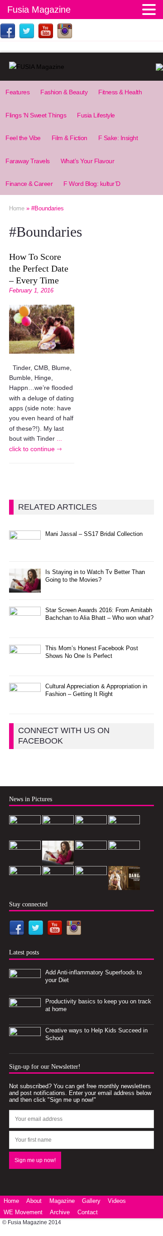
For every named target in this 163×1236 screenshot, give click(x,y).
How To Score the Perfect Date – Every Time (38, 268)
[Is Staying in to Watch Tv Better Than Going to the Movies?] (25, 587)
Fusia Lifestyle (96, 115)
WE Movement (23, 1212)
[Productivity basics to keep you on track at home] (25, 1016)
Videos (117, 1200)
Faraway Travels (27, 161)
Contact (87, 1212)
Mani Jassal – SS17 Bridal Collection (94, 533)
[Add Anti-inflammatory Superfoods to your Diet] (25, 987)
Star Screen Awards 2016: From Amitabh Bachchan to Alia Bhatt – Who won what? (99, 614)
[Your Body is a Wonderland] (58, 885)
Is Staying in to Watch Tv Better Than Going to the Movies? (95, 576)
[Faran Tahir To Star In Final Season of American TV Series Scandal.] (25, 859)
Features (17, 92)
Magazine (62, 1200)
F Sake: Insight (118, 137)
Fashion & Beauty (63, 92)
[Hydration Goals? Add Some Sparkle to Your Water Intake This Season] (124, 859)
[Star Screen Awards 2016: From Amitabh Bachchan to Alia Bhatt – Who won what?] (25, 625)
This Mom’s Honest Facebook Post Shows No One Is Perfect (91, 652)
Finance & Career (29, 183)
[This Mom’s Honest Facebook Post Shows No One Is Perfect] (25, 663)
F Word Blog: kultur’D (91, 183)
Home (11, 1200)
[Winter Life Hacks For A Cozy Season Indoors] (25, 885)
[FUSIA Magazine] (81, 67)
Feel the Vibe (23, 137)
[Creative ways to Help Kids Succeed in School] (25, 1045)
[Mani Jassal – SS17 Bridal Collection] (25, 549)
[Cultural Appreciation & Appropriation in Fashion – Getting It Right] (25, 701)
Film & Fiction (69, 137)
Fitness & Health (120, 92)
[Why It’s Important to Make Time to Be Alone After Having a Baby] (91, 859)
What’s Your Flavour (88, 161)
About (34, 1200)
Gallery (91, 1200)
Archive (60, 1212)
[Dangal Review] (124, 884)
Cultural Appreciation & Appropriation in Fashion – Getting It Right (96, 690)
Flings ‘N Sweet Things (35, 115)
